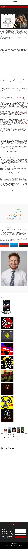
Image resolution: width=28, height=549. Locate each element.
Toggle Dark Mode (14, 543)
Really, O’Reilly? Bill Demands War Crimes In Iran (14, 514)
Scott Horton (6, 314)
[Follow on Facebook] (14, 524)
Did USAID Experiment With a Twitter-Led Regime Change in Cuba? (14, 492)
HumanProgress (9, 198)
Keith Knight (12, 11)
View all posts (2, 291)
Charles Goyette (12, 515)
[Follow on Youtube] (16, 524)
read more (14, 471)
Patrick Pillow (12, 493)
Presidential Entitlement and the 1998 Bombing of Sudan (14, 469)
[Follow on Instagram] (13, 524)
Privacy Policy (21, 545)
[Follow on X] (11, 524)
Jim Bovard (13, 470)
